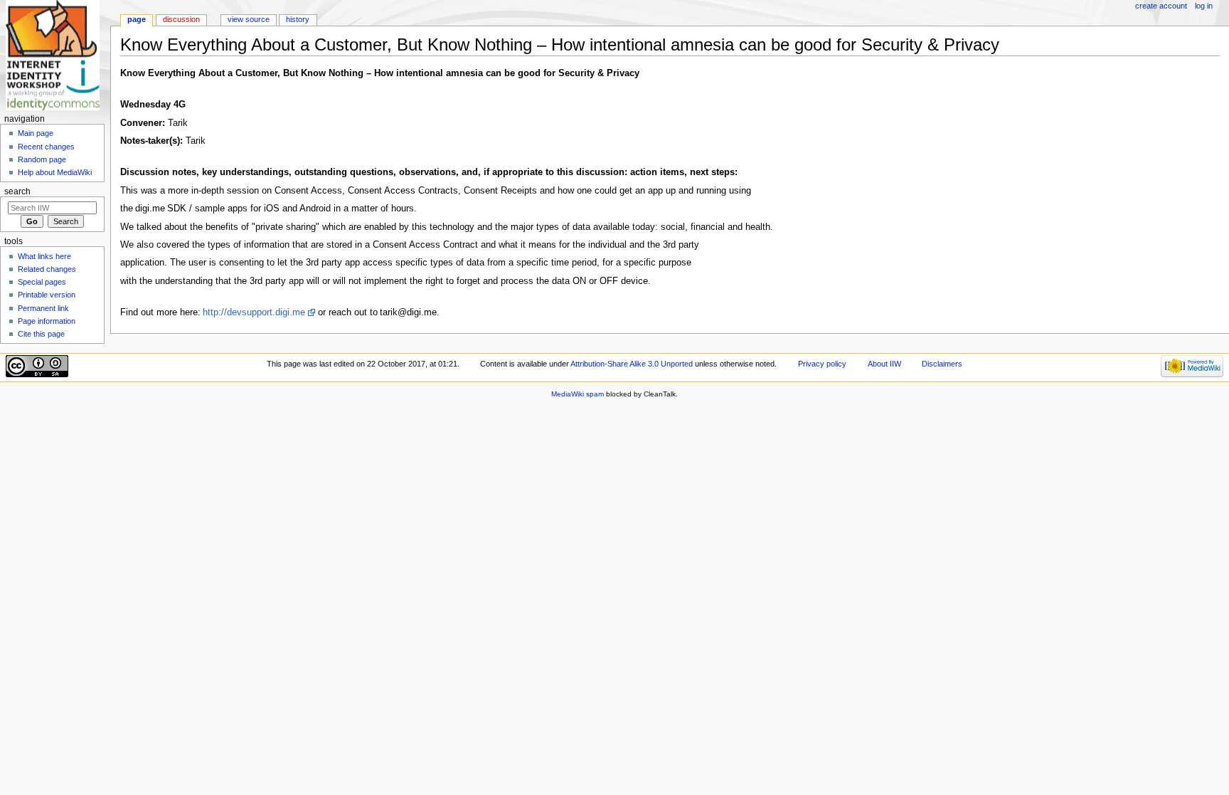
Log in (1204, 5)
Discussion (181, 19)
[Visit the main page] (55, 55)
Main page (35, 133)
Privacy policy (822, 363)
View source (249, 19)
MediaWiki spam (577, 394)
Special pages (42, 282)
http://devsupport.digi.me (254, 312)
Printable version (46, 294)
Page (136, 19)
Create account (1161, 5)
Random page (42, 159)
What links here (44, 256)
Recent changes (46, 146)
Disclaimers (942, 363)
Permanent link (43, 308)
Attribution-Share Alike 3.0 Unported (631, 363)
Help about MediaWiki (55, 172)
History (297, 19)
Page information (46, 321)
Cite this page (41, 334)
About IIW (884, 363)
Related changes (47, 269)
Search (17, 191)
